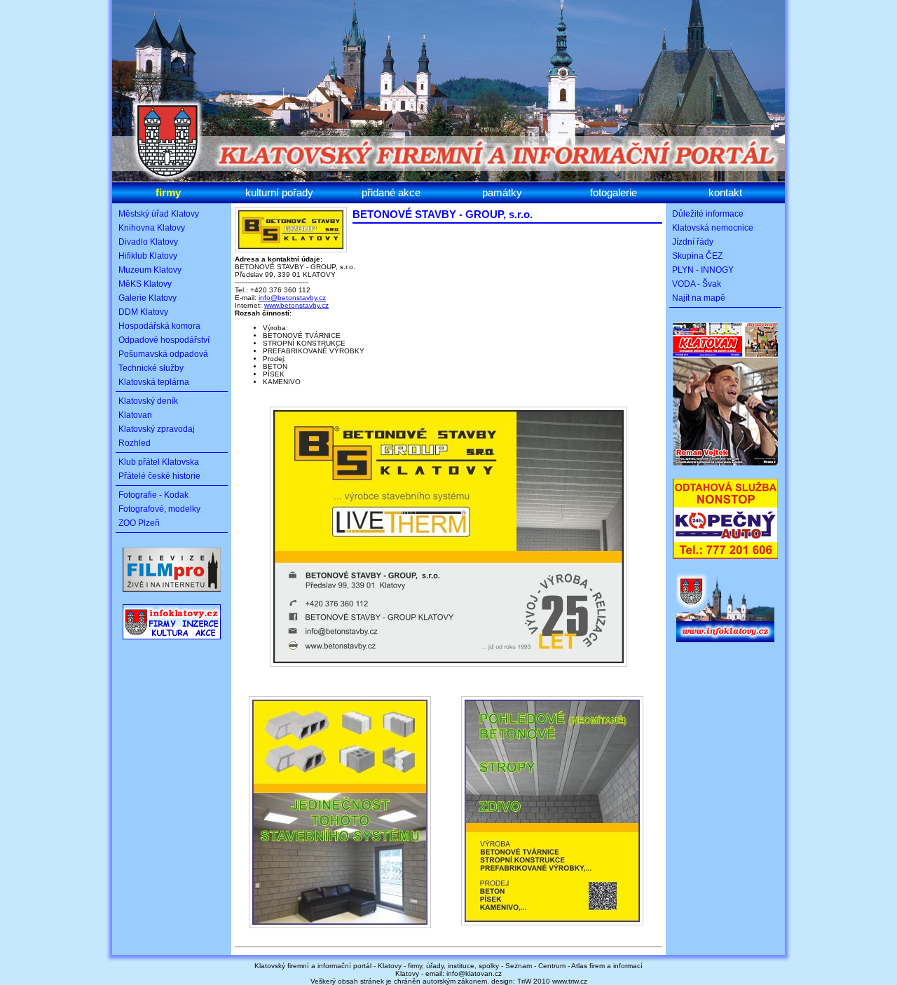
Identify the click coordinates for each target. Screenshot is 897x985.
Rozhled (134, 443)
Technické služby (151, 368)
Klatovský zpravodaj (156, 429)
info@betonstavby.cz (292, 297)
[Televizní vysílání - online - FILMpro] (172, 595)
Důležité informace (708, 214)
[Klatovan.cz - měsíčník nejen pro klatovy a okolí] (725, 468)
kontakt (725, 192)
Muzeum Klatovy (150, 270)
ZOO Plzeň (139, 523)
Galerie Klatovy (147, 298)
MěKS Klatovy (145, 284)
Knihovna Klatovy (151, 228)
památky (502, 192)
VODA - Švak (696, 284)
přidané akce (391, 192)
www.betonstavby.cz (296, 305)
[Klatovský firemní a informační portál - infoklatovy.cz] (172, 642)
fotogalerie (613, 192)
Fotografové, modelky (159, 509)
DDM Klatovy (143, 312)
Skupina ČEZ (697, 256)
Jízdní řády (692, 242)
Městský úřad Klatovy (158, 214)
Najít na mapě (698, 298)
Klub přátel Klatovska (158, 462)
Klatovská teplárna (153, 382)
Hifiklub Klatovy (147, 256)
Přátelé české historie (159, 476)
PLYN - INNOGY (703, 270)
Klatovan (135, 415)
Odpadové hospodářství (164, 340)
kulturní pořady (279, 192)
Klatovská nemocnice (712, 228)
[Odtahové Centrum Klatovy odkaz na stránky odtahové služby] (725, 561)
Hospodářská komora (159, 326)
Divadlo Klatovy (148, 242)
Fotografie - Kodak (153, 495)
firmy (168, 192)
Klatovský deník (148, 401)
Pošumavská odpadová (163, 354)
